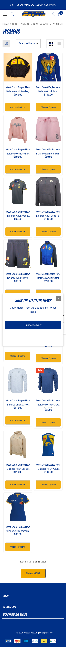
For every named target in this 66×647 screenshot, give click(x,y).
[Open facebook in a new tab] (21, 335)
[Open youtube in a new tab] (41, 335)
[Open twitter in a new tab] (34, 335)
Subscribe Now (33, 325)
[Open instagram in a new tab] (27, 335)
